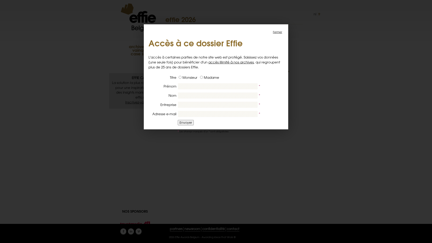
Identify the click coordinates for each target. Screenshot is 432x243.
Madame (211, 77)
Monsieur (189, 77)
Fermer (277, 32)
